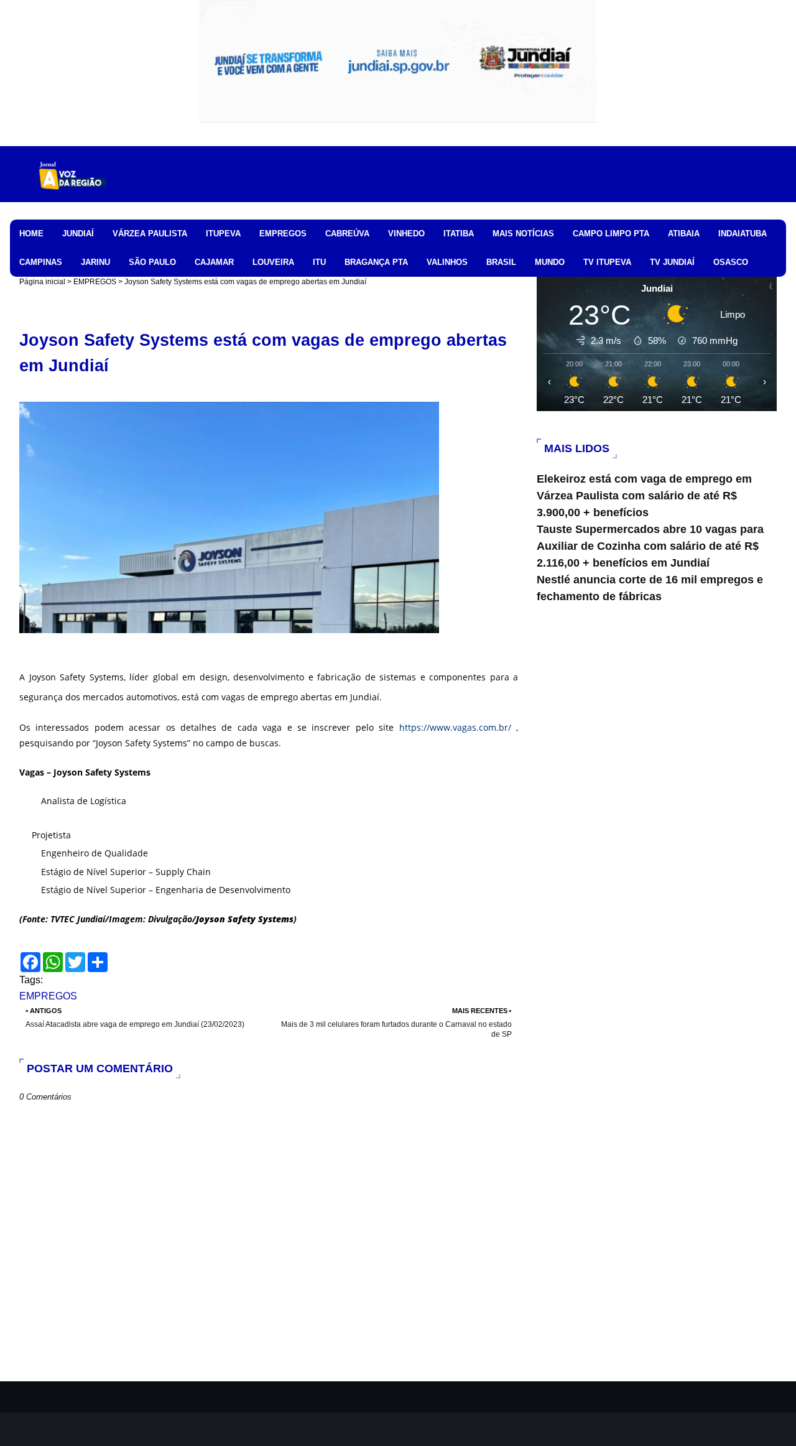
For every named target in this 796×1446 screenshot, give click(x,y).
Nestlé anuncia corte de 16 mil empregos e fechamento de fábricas (650, 588)
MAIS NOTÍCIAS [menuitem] (523, 233)
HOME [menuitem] (31, 233)
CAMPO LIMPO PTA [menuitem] (611, 233)
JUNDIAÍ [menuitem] (78, 233)
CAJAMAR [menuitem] (214, 262)
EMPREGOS (94, 281)
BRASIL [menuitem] (501, 262)
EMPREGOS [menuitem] (283, 233)
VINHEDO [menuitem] (406, 233)
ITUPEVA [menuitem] (223, 233)
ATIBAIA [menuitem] (684, 233)
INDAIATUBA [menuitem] (742, 233)
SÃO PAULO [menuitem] (152, 262)
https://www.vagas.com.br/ (455, 727)
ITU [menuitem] (319, 262)
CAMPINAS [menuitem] (40, 262)
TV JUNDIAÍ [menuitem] (672, 262)
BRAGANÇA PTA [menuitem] (376, 262)
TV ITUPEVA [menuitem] (607, 262)
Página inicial (42, 281)
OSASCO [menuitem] (730, 262)
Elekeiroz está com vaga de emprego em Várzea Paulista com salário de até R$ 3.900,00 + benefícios (644, 496)
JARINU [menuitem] (95, 262)
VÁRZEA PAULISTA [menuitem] (150, 233)
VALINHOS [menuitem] (447, 262)
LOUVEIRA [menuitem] (273, 262)
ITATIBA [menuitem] (458, 233)
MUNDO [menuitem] (550, 262)
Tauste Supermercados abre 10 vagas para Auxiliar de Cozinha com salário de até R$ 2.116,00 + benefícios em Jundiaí (650, 546)
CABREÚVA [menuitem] (347, 233)
